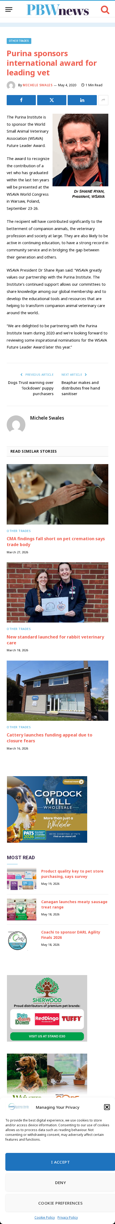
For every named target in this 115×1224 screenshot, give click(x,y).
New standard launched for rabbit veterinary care (55, 640)
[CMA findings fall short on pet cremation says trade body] (57, 494)
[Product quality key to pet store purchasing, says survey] (21, 879)
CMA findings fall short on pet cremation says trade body (56, 541)
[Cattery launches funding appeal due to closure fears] (57, 691)
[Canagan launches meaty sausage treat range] (21, 910)
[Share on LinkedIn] (82, 100)
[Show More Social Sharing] (103, 100)
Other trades (19, 40)
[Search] (105, 9)
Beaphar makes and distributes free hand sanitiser (81, 388)
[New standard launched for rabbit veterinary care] (57, 592)
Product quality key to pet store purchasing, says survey (72, 874)
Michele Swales (37, 85)
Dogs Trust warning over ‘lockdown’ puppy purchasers (30, 388)
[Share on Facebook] (21, 100)
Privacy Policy (67, 1217)
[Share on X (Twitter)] (51, 100)
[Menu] (8, 9)
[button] (107, 1107)
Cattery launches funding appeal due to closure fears (49, 738)
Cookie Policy (44, 1217)
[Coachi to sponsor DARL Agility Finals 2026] (21, 940)
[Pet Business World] (57, 9)
